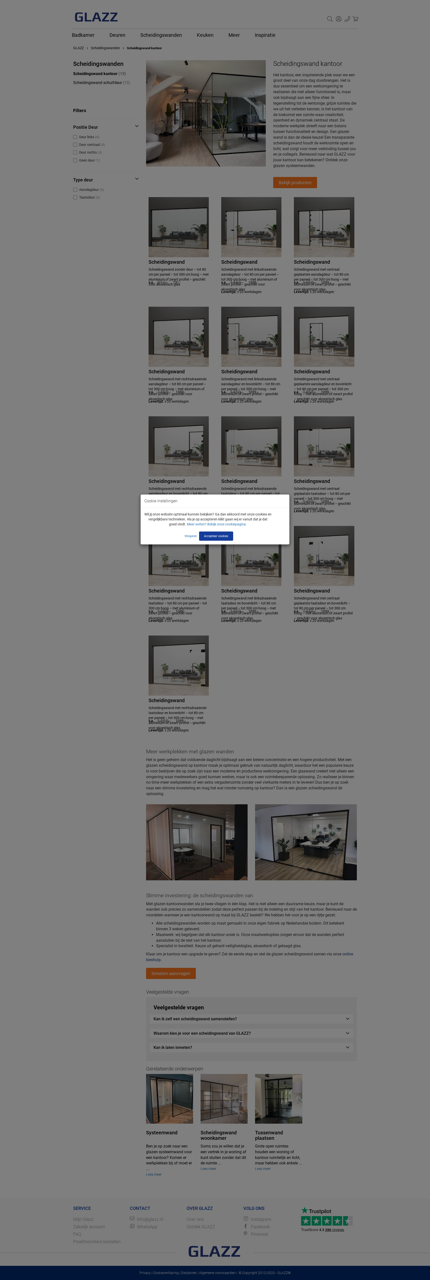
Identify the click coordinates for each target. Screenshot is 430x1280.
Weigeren (191, 536)
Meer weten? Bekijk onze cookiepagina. (217, 524)
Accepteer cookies (216, 536)
